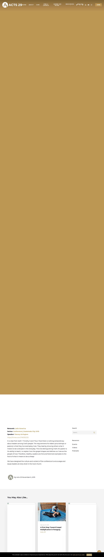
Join (37, 5)
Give (98, 5)
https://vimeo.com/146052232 (18, 437)
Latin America (20, 428)
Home (24, 5)
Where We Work (57, 4)
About (31, 5)
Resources (70, 4)
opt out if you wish (78, 554)
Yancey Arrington (21, 434)
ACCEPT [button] (89, 554)
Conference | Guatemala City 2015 (26, 431)
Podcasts (75, 451)
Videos (74, 448)
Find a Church (46, 4)
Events (74, 444)
